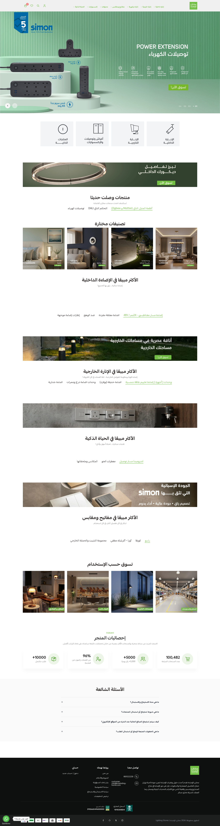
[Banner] (176, 248)
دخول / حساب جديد (70, 773)
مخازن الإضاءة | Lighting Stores (168, 820)
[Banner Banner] (110, 175)
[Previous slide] (14, 105)
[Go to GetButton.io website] (6, 823)
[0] (25, 5)
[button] (196, 106)
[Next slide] (7, 105)
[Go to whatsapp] (6, 819)
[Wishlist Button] (31, 5)
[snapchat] (109, 820)
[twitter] (116, 820)
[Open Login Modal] (44, 5)
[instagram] (122, 820)
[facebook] (103, 820)
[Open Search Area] (38, 5)
